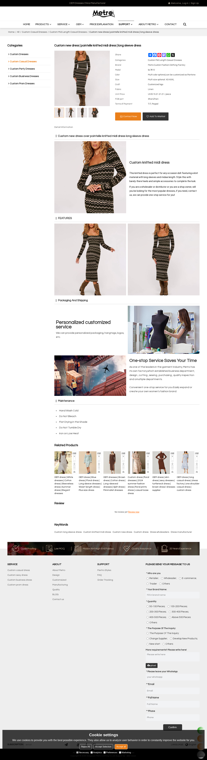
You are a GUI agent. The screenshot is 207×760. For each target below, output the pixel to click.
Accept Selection (103, 746)
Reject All (85, 746)
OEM (78, 24)
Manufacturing (60, 585)
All (18, 32)
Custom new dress (122, 532)
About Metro (147, 24)
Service (62, 24)
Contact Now (130, 116)
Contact (171, 24)
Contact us (58, 599)
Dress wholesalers (159, 532)
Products (42, 24)
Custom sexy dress (17, 575)
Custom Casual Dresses (34, 32)
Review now (133, 512)
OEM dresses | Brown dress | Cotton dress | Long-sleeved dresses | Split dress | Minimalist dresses (114, 483)
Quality (56, 590)
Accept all (121, 746)
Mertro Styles (104, 570)
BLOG (55, 594)
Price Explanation (101, 24)
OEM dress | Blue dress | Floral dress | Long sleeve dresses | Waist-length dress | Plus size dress (90, 483)
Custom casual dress (18, 570)
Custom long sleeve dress (68, 532)
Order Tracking (105, 580)
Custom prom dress (17, 585)
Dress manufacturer (181, 532)
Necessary (84, 752)
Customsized (59, 580)
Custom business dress (19, 580)
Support (124, 24)
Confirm (172, 727)
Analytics (97, 752)
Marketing (126, 752)
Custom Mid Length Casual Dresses (68, 32)
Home (26, 24)
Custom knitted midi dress (97, 532)
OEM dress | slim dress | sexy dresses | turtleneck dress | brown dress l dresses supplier (163, 483)
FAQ (99, 575)
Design (56, 575)
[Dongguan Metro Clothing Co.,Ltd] (103, 13)
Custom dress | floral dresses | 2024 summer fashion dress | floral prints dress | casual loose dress (138, 485)
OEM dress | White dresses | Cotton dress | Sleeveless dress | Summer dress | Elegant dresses (63, 485)
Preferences (111, 752)
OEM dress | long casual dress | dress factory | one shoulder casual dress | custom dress (188, 483)
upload (153, 665)
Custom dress (141, 532)
